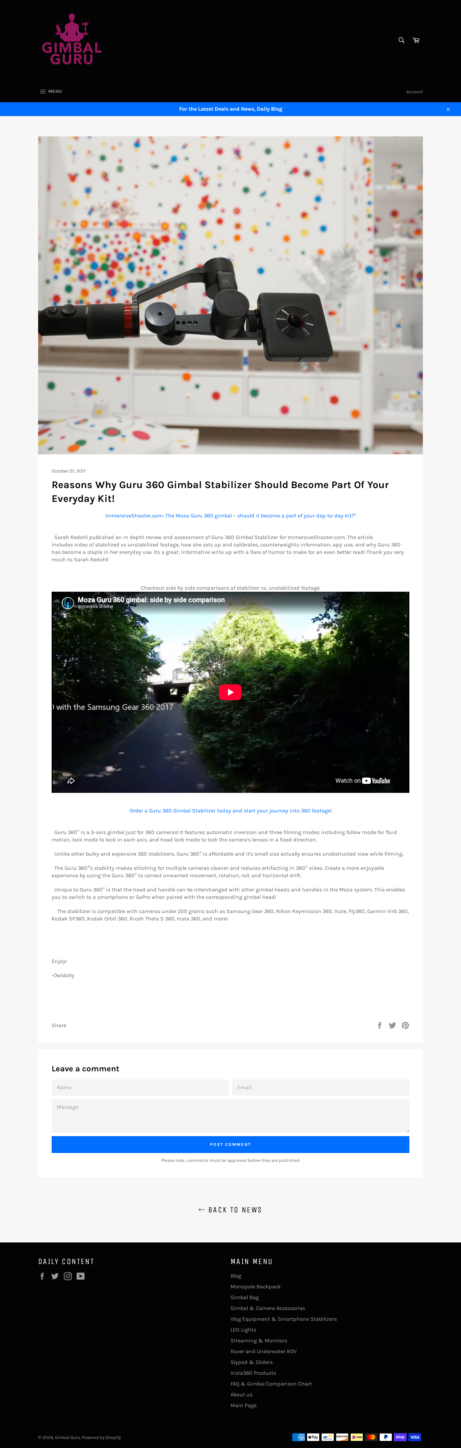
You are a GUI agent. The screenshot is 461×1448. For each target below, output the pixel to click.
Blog (236, 1275)
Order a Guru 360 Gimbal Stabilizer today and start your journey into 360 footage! (231, 810)
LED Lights (243, 1329)
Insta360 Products (253, 1373)
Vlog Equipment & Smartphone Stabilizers (284, 1319)
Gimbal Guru (67, 1437)
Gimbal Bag (245, 1297)
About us (241, 1394)
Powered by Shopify (101, 1437)
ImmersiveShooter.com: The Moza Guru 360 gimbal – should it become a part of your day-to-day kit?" (230, 515)
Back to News (233, 1209)
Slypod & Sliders (252, 1362)
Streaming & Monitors (259, 1340)
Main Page (243, 1405)
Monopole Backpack (256, 1286)
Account (414, 91)
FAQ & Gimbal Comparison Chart (271, 1383)
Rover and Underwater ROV (264, 1351)
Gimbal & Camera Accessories (268, 1308)
